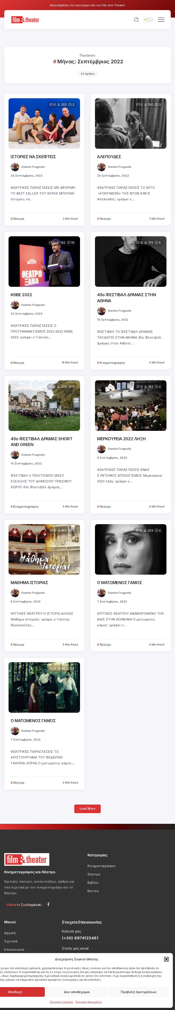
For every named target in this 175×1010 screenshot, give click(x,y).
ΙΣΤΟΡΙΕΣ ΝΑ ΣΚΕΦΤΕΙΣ (33, 156)
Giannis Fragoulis (33, 166)
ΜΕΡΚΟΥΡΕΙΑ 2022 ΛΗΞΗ (121, 438)
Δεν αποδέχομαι (77, 992)
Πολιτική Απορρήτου (88, 1002)
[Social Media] (48, 904)
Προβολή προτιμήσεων (139, 992)
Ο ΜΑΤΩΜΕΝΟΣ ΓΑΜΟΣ (119, 582)
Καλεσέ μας (71, 931)
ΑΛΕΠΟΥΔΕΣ (109, 156)
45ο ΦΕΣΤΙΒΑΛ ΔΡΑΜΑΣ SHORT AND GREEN (41, 441)
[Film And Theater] (26, 19)
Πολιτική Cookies (61, 1002)
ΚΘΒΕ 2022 (21, 294)
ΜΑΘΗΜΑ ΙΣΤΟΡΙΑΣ (29, 582)
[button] (166, 959)
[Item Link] (44, 123)
